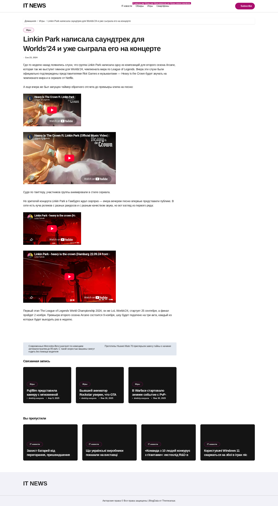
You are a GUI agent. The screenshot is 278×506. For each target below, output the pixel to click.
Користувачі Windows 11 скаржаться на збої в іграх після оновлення (227, 455)
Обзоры (141, 4)
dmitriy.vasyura (36, 398)
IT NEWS (34, 5)
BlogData (154, 500)
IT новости (127, 4)
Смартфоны (164, 4)
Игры (151, 4)
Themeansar (168, 500)
